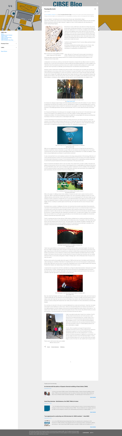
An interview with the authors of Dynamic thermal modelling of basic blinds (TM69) (66, 386)
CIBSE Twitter (4, 36)
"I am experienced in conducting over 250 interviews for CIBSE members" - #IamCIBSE (66, 416)
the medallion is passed (50, 14)
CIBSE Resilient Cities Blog (7, 40)
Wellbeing (62, 347)
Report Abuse (4, 51)
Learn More (86, 432)
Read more (93, 397)
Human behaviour (55, 347)
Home (2, 34)
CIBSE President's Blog (6, 37)
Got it (91, 432)
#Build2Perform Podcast (6, 35)
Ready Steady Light (71, 101)
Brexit (48, 347)
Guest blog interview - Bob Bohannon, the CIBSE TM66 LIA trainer (61, 401)
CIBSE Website (4, 38)
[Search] (97, 3)
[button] (95, 9)
